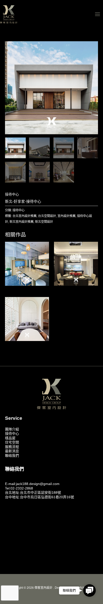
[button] (89, 591)
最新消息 (12, 451)
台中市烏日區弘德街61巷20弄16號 (47, 497)
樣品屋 (10, 438)
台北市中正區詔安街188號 (40, 492)
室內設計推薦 (67, 216)
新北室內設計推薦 (22, 222)
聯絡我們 (12, 456)
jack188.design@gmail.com (38, 484)
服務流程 (12, 447)
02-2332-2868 (21, 488)
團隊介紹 (12, 429)
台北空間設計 (47, 216)
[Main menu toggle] (97, 14)
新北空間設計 (44, 222)
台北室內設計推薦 (24, 216)
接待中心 (12, 194)
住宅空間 (12, 442)
